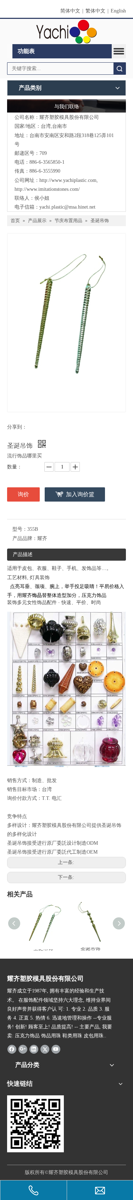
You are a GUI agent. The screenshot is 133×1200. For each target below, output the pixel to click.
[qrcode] (35, 1123)
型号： (19, 529)
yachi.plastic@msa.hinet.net (67, 207)
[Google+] (22, 1049)
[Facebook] (11, 1049)
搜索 (119, 68)
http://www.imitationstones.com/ (47, 189)
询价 (23, 494)
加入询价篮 (80, 494)
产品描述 (23, 554)
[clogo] (66, 31)
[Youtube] (55, 1049)
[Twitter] (44, 1049)
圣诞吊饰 (90, 948)
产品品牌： (24, 538)
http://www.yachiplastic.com (67, 180)
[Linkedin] (33, 1049)
